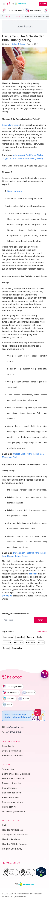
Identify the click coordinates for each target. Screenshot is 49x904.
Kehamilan (7, 643)
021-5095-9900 (11, 732)
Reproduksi (17, 648)
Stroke (39, 637)
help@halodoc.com (13, 727)
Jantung (30, 637)
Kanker (6, 648)
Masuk (43, 4)
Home (8, 16)
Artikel (18, 16)
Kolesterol (18, 643)
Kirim (40, 620)
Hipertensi (30, 643)
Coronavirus (8, 637)
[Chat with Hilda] (44, 674)
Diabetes (20, 637)
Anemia (41, 643)
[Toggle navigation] (3, 3)
